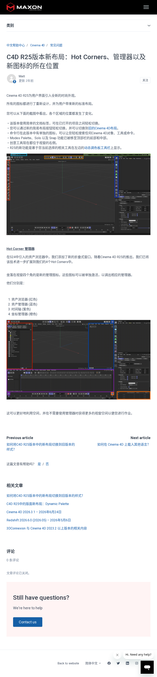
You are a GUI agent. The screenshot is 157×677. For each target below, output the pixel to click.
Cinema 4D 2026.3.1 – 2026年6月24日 (34, 512)
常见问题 (56, 45)
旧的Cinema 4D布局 (102, 128)
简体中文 (91, 663)
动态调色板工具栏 (97, 148)
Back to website (68, 663)
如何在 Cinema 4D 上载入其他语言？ (123, 444)
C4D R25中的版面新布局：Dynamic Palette (38, 504)
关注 (145, 80)
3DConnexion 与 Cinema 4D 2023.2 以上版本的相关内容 (47, 528)
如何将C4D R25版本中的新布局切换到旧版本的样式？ (46, 496)
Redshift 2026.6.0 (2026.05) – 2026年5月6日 (39, 520)
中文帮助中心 (16, 45)
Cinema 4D (37, 45)
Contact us (28, 622)
